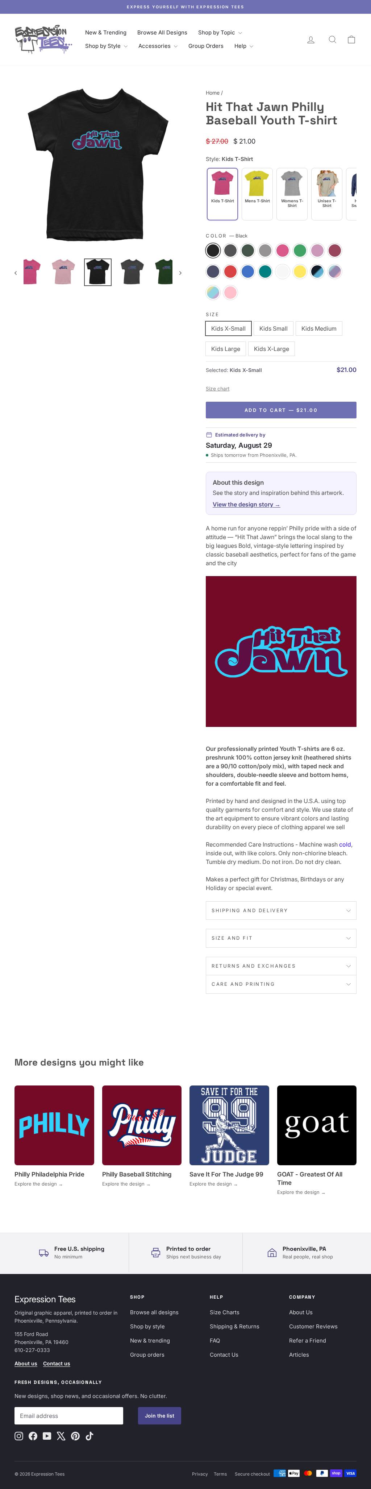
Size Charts (224, 1312)
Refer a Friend (307, 1340)
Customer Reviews (313, 1326)
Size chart (217, 389)
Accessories (155, 45)
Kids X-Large (271, 348)
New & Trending (105, 32)
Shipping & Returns (234, 1326)
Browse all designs (154, 1312)
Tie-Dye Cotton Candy (335, 271)
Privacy (200, 1474)
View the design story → (246, 504)
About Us (301, 1312)
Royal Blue (248, 271)
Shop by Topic (217, 32)
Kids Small (273, 328)
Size (212, 314)
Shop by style (147, 1326)
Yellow (300, 271)
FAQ (215, 1340)
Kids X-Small (228, 328)
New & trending (150, 1340)
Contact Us (224, 1354)
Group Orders (206, 45)
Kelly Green (300, 250)
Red (230, 271)
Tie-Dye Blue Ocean (317, 271)
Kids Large (225, 348)
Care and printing (243, 984)
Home (213, 93)
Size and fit (232, 938)
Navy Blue (213, 271)
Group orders (147, 1354)
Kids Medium (319, 328)
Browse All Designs (162, 32)
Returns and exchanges (254, 966)
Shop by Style (103, 45)
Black (213, 250)
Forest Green (248, 250)
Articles (299, 1354)
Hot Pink (282, 250)
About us (25, 1363)
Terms (220, 1474)
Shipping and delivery (250, 910)
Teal (265, 271)
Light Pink (317, 250)
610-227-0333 (32, 1350)
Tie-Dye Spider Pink (230, 292)
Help (241, 45)
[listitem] (257, 194)
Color (226, 236)
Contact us (56, 1363)
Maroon (335, 250)
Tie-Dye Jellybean (213, 292)
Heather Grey (265, 250)
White (282, 271)
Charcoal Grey (230, 250)
